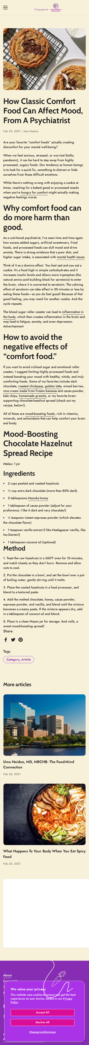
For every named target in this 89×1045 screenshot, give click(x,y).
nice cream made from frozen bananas (30, 391)
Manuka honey (38, 498)
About (7, 975)
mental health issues (70, 257)
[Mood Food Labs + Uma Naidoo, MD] (48, 7)
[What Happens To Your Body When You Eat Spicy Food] (44, 814)
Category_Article (18, 659)
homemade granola (32, 395)
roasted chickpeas (30, 386)
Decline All (42, 1022)
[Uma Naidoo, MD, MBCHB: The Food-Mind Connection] (44, 725)
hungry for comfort (34, 192)
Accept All (42, 1012)
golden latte (53, 386)
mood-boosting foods (40, 413)
